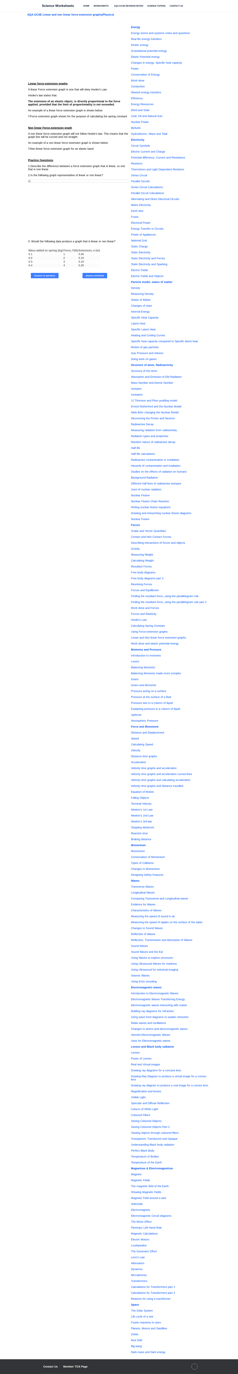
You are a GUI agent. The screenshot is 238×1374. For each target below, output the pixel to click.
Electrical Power (141, 222)
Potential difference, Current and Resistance (158, 157)
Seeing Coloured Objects (146, 1120)
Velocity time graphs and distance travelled (157, 785)
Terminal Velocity (141, 803)
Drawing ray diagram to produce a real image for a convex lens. (170, 1085)
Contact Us (176, 6)
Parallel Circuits (140, 181)
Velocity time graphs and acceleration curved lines (161, 774)
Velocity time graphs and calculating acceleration (160, 779)
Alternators (137, 1263)
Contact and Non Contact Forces (151, 536)
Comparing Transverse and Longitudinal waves (159, 898)
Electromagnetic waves (146, 987)
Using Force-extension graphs (149, 631)
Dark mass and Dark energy (148, 1352)
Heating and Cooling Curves (148, 335)
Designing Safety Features (147, 874)
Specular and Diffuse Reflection (150, 1103)
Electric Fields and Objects (147, 276)
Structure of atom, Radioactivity (152, 364)
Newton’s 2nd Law (142, 815)
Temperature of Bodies (145, 1156)
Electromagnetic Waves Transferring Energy (158, 999)
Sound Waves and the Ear (147, 951)
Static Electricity (140, 252)
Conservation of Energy (145, 74)
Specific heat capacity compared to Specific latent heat (164, 341)
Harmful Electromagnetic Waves (150, 1034)
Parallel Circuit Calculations (147, 193)
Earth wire (137, 210)
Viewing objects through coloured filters (155, 1132)
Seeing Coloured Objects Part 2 (150, 1126)
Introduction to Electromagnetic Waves (154, 993)
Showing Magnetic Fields (146, 1192)
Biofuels (136, 127)
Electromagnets (140, 1209)
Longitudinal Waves (143, 892)
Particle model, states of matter (151, 282)
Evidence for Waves (143, 904)
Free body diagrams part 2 (147, 578)
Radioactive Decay (142, 424)
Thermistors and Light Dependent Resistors (157, 169)
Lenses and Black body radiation (152, 1046)
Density (135, 287)
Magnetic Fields (140, 1180)
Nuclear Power (140, 121)
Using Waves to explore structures (152, 957)
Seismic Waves (140, 975)
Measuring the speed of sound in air (153, 916)
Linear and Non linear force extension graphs (158, 637)
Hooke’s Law (139, 619)
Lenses (135, 1052)
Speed (135, 738)
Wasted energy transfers (146, 92)
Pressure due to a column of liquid (152, 702)
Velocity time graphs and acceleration (154, 768)
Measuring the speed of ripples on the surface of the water (167, 922)
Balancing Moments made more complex (156, 673)
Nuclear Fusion (140, 519)
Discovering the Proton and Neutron (153, 418)
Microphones (139, 1275)
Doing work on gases (144, 359)
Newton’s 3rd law (141, 821)
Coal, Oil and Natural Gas (146, 116)
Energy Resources (142, 104)
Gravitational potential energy (149, 50)
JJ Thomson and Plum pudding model (154, 400)
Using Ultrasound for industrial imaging (154, 969)
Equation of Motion (142, 791)
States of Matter (141, 299)
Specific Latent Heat (143, 329)
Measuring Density (142, 293)
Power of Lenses (141, 1058)
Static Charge (139, 246)
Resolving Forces (141, 584)
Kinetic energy (139, 44)
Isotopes (136, 388)
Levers (135, 661)
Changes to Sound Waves (147, 928)
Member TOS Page (75, 1366)
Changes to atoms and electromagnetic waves (159, 1028)
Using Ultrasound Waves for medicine (154, 963)
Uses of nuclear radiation (146, 489)
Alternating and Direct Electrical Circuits (155, 199)
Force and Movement (145, 726)
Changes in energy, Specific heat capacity (156, 62)
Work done (137, 80)
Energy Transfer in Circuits (147, 228)
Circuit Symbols (140, 145)
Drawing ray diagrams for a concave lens (156, 1070)
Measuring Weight (142, 554)
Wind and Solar (140, 110)
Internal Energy (140, 311)
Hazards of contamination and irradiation (155, 465)
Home (86, 6)
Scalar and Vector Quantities (148, 530)
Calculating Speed (142, 744)
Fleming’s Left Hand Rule (146, 1227)
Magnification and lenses (146, 1091)
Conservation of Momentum (148, 857)
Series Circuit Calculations (147, 187)
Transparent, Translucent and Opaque (154, 1138)
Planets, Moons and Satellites (149, 1328)
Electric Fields (139, 270)
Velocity (135, 750)
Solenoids (137, 1203)
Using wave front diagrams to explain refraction (160, 1017)
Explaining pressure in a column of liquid (155, 708)
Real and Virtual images (145, 1064)
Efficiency (137, 98)
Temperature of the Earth (146, 1162)
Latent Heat (138, 323)
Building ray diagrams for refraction (152, 1011)
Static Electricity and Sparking (149, 264)
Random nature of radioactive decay (153, 442)
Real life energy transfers (146, 39)
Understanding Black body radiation (152, 1144)
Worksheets (101, 6)
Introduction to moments (146, 655)
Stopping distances (142, 827)
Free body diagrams (143, 572)
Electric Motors (140, 1239)
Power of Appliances (143, 234)
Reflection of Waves (143, 934)
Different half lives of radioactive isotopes (156, 483)
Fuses (134, 216)
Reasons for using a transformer (151, 1298)
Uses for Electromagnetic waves (150, 1040)
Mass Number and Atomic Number (152, 382)
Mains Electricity (141, 204)
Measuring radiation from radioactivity (154, 430)
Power (135, 68)
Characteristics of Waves (146, 910)
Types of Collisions (142, 862)
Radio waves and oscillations (148, 1022)
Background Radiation (144, 477)
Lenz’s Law (138, 1257)
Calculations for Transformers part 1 (153, 1286)
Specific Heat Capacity (145, 317)
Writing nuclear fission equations (151, 507)
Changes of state (141, 305)
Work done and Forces (145, 607)
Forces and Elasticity (143, 613)
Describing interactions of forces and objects (158, 542)
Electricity (137, 139)
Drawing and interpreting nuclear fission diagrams (161, 513)
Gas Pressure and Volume (147, 353)
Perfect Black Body (142, 1150)
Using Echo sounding (144, 981)
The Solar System (142, 1310)
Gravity (135, 548)
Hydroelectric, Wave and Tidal (149, 133)
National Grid (139, 240)
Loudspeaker (139, 1245)
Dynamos (137, 1269)
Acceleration (138, 762)
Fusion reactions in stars (146, 1322)
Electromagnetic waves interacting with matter (159, 1005)
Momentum (138, 845)
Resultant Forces (141, 566)
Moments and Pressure (146, 649)
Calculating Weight (142, 560)
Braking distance (141, 839)
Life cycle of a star (142, 1316)
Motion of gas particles (145, 347)
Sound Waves (139, 945)
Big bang (136, 1346)
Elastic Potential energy (145, 56)
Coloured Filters (140, 1115)
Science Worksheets (58, 6)
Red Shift (136, 1340)
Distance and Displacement (147, 732)
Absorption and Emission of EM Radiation (156, 376)
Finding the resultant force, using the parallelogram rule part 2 (168, 602)
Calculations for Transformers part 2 (153, 1292)
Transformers (139, 1280)
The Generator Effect (144, 1251)
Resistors (136, 163)
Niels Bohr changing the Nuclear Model (154, 412)
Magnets (136, 1174)
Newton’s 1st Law (141, 809)
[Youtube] (194, 1367)
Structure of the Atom (144, 370)
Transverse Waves (142, 886)
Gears (135, 679)
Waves (135, 880)
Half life (135, 447)
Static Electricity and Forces (148, 258)
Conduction (138, 86)
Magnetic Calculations (144, 1233)
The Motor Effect (141, 1221)
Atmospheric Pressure (144, 720)
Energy (135, 27)
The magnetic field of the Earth (150, 1186)
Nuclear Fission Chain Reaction (150, 501)
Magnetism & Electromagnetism (152, 1168)
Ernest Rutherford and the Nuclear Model (156, 406)
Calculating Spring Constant (148, 625)
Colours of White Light (144, 1109)
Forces (135, 525)
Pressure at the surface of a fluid (151, 697)
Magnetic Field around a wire (148, 1198)
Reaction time (139, 833)
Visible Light (138, 1097)
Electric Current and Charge (148, 151)
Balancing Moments (143, 667)
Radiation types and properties (149, 436)
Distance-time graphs (144, 756)
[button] (102, 6)
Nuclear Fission (140, 495)
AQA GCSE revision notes (128, 6)
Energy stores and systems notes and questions (160, 33)
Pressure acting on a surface (148, 691)
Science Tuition (156, 6)
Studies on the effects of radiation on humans (159, 471)
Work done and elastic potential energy (155, 643)
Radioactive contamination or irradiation (155, 459)
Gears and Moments (143, 685)
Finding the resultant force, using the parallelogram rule (164, 596)
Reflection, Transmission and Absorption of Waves (161, 939)
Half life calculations (143, 453)
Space (135, 1304)
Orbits (134, 1334)
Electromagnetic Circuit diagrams (151, 1215)
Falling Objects (140, 797)
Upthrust (136, 714)
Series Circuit (139, 175)
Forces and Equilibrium (145, 590)
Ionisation (137, 394)
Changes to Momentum (145, 868)
